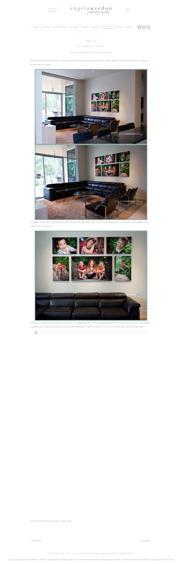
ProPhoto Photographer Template (136, 559)
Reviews (46, 27)
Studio (110, 52)
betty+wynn (37, 541)
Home (36, 27)
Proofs (85, 27)
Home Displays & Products (89, 52)
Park (104, 52)
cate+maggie (145, 541)
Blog (129, 27)
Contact (95, 27)
